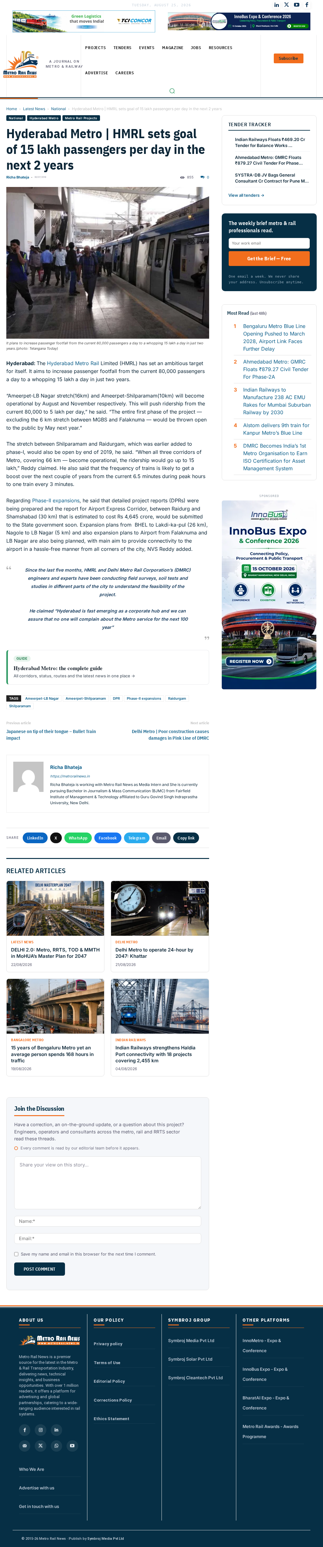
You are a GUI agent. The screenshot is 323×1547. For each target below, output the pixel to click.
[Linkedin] (56, 1430)
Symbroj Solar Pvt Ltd (190, 1359)
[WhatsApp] (56, 1446)
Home (11, 108)
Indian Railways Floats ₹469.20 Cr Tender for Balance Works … (270, 142)
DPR (116, 698)
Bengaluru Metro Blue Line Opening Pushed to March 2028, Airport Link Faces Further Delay (274, 337)
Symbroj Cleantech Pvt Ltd (195, 1377)
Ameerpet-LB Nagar (42, 698)
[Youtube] (296, 5)
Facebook (108, 837)
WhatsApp (78, 837)
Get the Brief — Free (269, 258)
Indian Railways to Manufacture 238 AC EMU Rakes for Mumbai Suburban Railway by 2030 (277, 401)
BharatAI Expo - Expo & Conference (266, 1402)
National (58, 108)
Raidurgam (177, 698)
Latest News (34, 108)
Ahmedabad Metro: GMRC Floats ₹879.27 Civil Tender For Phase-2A (275, 369)
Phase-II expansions (55, 500)
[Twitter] (286, 5)
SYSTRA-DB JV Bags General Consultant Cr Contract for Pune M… (272, 177)
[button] (172, 91)
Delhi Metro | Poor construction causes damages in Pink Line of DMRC (170, 734)
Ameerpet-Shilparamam (86, 698)
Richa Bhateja (17, 177)
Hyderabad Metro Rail (73, 363)
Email (161, 837)
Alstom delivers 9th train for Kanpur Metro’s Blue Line (276, 429)
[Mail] (24, 1446)
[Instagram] (40, 1430)
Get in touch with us (39, 1506)
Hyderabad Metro (44, 118)
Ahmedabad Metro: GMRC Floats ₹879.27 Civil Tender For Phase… (269, 160)
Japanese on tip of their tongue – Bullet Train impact (51, 734)
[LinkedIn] (276, 5)
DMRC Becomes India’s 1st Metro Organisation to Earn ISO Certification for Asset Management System (275, 457)
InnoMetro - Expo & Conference (262, 1345)
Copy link (186, 837)
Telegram (136, 837)
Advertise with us (36, 1487)
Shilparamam (20, 706)
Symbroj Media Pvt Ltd (191, 1340)
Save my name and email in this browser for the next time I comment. (88, 1253)
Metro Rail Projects (81, 118)
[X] (40, 1446)
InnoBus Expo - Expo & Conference (265, 1374)
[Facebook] (306, 5)
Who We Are (31, 1469)
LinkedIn (35, 837)
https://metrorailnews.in (70, 776)
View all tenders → (246, 195)
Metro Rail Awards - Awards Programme (270, 1431)
